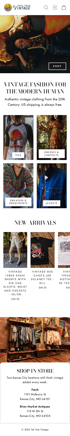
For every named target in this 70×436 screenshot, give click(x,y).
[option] (35, 44)
